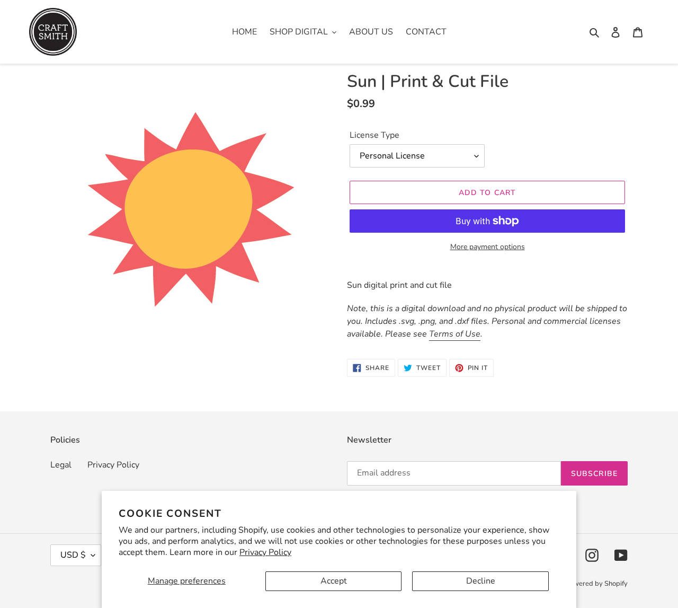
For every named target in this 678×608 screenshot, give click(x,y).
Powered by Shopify (596, 583)
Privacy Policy (265, 552)
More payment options (487, 247)
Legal (61, 465)
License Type (374, 135)
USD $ (73, 555)
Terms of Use (454, 334)
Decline (480, 581)
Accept (333, 581)
